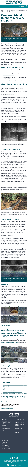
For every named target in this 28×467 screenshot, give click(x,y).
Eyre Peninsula (5, 440)
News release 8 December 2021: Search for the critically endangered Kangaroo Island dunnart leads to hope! (14, 397)
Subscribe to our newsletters (18, 430)
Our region (4, 425)
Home (2, 10)
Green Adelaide (5, 442)
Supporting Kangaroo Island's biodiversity (19, 10)
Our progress (4, 430)
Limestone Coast (5, 445)
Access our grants (18, 428)
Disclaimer (9, 455)
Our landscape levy (6, 428)
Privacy (13, 455)
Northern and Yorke (6, 448)
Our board (4, 423)
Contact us (17, 421)
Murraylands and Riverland (7, 446)
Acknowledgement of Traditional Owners (6, 422)
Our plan (3, 426)
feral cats (11, 81)
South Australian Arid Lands (7, 450)
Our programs (7, 10)
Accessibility (18, 455)
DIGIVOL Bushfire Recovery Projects (10, 342)
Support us (17, 432)
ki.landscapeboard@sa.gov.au (7, 408)
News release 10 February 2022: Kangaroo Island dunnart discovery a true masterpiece (15, 394)
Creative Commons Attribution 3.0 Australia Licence (13, 461)
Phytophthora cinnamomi (8, 75)
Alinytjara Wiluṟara (5, 439)
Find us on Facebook (19, 422)
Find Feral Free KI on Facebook (19, 425)
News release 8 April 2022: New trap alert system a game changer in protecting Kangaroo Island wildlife (15, 391)
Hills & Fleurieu (5, 443)
